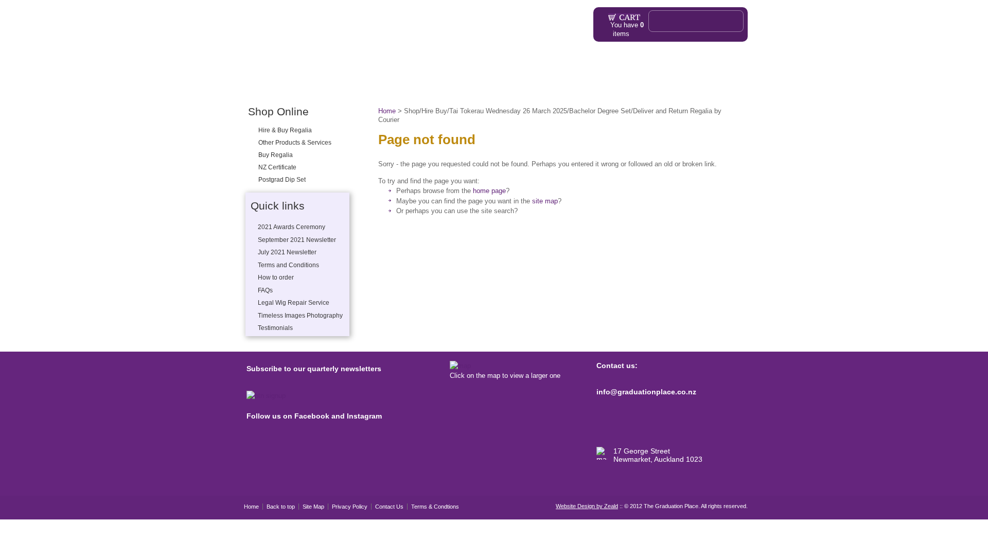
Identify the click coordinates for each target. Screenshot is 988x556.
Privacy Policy (349, 506)
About (427, 86)
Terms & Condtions (435, 506)
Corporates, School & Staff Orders (607, 86)
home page (489, 191)
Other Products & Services (371, 86)
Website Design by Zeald (587, 506)
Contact (707, 86)
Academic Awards (510, 86)
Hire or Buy (284, 86)
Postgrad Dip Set (282, 179)
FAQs (459, 86)
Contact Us (389, 506)
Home (251, 86)
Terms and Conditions (288, 265)
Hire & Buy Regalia (285, 130)
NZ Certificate (277, 167)
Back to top (281, 506)
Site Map (313, 506)
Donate (679, 86)
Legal (315, 86)
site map (545, 201)
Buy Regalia (275, 155)
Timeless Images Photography (300, 315)
